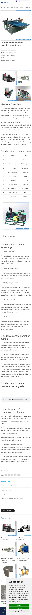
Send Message (7, 510)
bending (6, 470)
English (19, 1)
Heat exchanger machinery (17, 7)
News (8, 7)
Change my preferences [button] (19, 611)
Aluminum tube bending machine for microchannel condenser (8, 560)
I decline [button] (19, 608)
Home (4, 7)
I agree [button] (19, 605)
